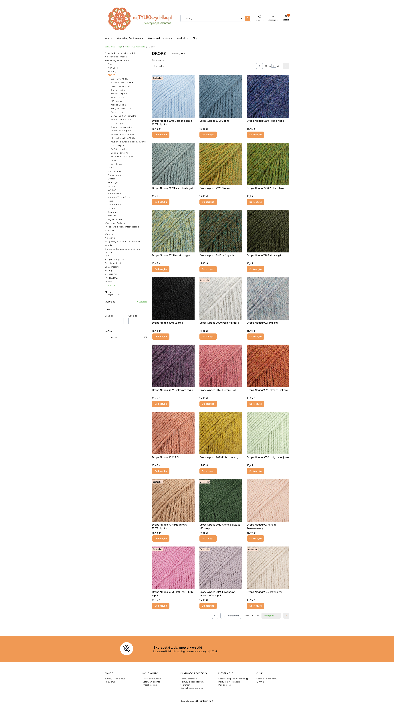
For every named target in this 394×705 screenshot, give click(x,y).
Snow (114, 160)
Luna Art (112, 189)
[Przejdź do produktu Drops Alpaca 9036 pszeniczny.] (268, 568)
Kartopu (112, 186)
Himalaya (113, 182)
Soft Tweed (116, 164)
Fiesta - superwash (120, 86)
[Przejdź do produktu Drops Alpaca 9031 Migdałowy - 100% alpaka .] (173, 500)
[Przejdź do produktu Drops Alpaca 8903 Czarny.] (173, 298)
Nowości (109, 281)
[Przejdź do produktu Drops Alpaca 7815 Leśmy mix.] (220, 231)
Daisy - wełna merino (121, 127)
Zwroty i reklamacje (115, 678)
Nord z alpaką (118, 145)
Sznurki (108, 245)
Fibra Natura (114, 171)
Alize (110, 64)
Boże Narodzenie (113, 263)
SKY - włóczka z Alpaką (122, 156)
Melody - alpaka (119, 93)
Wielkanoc (110, 234)
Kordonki (109, 230)
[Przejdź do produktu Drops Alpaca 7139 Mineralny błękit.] (173, 164)
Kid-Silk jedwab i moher (123, 134)
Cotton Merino (118, 90)
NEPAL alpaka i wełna (122, 82)
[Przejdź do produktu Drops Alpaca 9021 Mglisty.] (268, 298)
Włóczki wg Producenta (135, 47)
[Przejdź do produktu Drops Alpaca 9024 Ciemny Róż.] (220, 366)
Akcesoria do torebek (116, 56)
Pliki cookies (224, 684)
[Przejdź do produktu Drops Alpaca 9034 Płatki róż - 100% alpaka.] (173, 568)
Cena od (109, 315)
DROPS (113, 337)
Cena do (132, 315)
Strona (268, 66)
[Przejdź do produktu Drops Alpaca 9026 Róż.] (173, 433)
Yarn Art (112, 215)
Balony (108, 270)
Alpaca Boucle (118, 104)
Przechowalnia (150, 684)
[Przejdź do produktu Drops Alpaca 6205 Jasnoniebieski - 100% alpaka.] (173, 96)
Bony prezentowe (114, 266)
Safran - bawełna (120, 152)
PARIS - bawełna (119, 149)
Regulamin (110, 681)
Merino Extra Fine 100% (123, 138)
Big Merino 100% (119, 78)
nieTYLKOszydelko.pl (113, 47)
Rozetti (111, 208)
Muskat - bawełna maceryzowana (128, 141)
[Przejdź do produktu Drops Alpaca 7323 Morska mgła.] (173, 231)
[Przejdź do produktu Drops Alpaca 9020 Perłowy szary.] (220, 298)
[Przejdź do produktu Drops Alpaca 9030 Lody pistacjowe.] (268, 433)
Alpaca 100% (117, 97)
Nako (110, 200)
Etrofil (111, 167)
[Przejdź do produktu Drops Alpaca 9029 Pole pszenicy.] (220, 433)
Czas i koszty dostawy (192, 688)
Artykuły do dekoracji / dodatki (121, 53)
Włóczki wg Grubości (115, 223)
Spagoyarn (113, 212)
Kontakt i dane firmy (266, 678)
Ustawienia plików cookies (232, 678)
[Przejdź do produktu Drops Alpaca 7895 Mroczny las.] (268, 231)
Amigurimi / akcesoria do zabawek (122, 241)
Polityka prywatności (229, 681)
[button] (247, 18)
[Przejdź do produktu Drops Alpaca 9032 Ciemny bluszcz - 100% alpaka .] (220, 500)
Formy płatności (189, 678)
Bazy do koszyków (114, 259)
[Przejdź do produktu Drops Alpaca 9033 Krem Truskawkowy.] (268, 500)
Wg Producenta (116, 219)
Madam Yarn (114, 193)
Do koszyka (161, 134)
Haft (107, 255)
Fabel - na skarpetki (121, 130)
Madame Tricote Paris (119, 197)
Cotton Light (117, 123)
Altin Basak (113, 67)
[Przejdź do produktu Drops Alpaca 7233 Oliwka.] (220, 164)
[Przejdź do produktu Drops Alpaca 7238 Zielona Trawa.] (268, 164)
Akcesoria (110, 237)
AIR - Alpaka (117, 101)
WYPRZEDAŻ (111, 277)
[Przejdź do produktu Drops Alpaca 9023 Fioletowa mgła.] (173, 366)
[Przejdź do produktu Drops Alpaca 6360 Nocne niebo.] (268, 96)
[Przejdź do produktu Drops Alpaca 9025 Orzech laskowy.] (268, 366)
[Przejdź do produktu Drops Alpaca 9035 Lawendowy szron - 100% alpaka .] (220, 568)
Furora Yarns (114, 175)
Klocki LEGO (111, 274)
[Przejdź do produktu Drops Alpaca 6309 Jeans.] (220, 96)
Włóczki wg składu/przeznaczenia (122, 226)
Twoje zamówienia (152, 678)
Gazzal (111, 178)
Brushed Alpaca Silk (121, 119)
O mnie (260, 681)
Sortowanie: (158, 60)
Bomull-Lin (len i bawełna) (124, 115)
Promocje (110, 285)
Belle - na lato (118, 112)
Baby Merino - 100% (121, 108)
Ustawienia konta (151, 681)
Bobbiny (112, 71)
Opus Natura (114, 204)
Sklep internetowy (196, 701)
